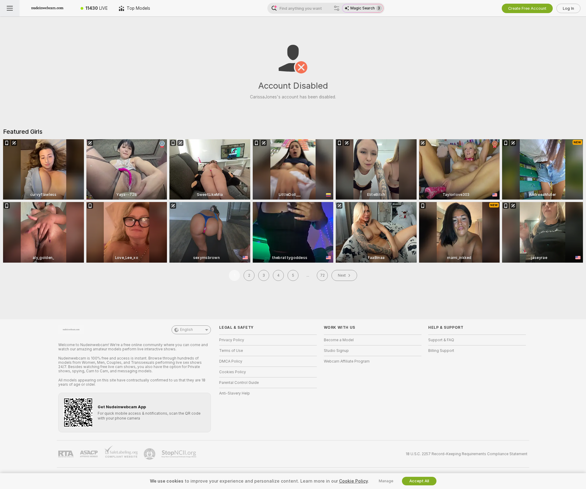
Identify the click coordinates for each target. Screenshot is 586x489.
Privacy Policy (231, 340)
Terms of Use (231, 351)
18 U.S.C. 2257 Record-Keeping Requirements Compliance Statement (466, 454)
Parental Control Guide (239, 383)
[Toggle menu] (10, 8)
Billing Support (441, 351)
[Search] (336, 8)
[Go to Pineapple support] (150, 454)
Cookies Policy (232, 372)
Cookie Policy (353, 481)
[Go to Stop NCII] (179, 454)
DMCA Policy (230, 361)
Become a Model (339, 340)
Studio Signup (336, 351)
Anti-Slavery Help (234, 393)
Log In (568, 8)
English (186, 330)
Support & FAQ (441, 340)
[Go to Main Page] (47, 8)
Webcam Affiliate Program (347, 361)
